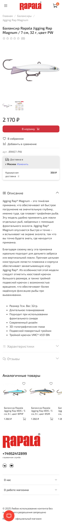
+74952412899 (15, 453)
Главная (8, 15)
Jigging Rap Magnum (15, 20)
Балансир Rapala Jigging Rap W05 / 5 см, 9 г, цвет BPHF (14, 410)
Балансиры (24, 15)
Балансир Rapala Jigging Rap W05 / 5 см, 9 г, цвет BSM (42, 410)
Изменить (22, 164)
